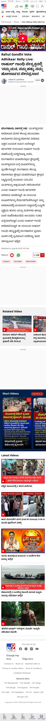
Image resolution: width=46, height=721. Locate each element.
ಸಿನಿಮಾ (25, 11)
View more (36, 394)
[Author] (4, 81)
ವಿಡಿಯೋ (25, 16)
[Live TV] (32, 6)
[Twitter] (26, 648)
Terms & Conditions (33, 668)
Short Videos (11, 393)
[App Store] (30, 660)
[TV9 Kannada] (3, 6)
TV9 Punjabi (34, 687)
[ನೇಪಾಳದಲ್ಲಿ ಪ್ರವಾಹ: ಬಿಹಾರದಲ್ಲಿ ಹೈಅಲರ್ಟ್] (17, 423)
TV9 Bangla (10, 687)
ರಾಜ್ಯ (18, 11)
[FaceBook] (20, 648)
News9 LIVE (38, 692)
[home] (2, 11)
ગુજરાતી (33, 1)
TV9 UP (28, 692)
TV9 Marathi (25, 683)
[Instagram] (31, 648)
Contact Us (9, 664)
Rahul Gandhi (31, 261)
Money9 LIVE (22, 697)
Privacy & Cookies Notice (13, 668)
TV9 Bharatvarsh (11, 683)
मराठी (25, 1)
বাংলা (40, 1)
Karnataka (18, 261)
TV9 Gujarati (22, 687)
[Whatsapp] (26, 6)
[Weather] (16, 6)
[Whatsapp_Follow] (18, 255)
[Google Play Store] (14, 657)
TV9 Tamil (5, 692)
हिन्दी (11, 1)
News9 (3, 1)
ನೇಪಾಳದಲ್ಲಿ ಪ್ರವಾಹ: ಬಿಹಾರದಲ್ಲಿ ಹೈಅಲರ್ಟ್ (14, 443)
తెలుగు (18, 1)
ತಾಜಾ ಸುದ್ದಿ (10, 11)
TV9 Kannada (6, 22)
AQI (21, 6)
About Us (19, 664)
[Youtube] (12, 255)
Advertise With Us (32, 664)
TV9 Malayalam (17, 692)
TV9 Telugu (36, 683)
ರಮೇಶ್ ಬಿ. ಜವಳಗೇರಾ (16, 80)
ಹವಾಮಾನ (36, 16)
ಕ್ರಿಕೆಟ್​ (32, 11)
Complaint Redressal (22, 673)
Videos (16, 22)
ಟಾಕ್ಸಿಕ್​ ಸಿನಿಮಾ (11, 16)
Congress (6, 261)
